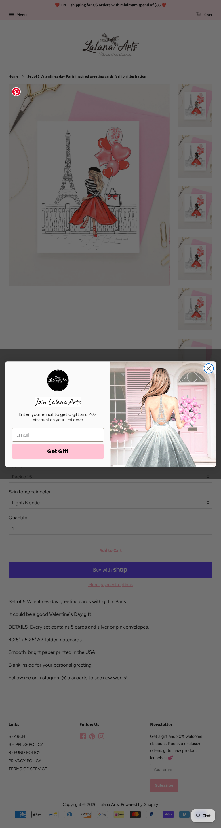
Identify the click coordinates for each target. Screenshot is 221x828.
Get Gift (58, 451)
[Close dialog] (209, 368)
